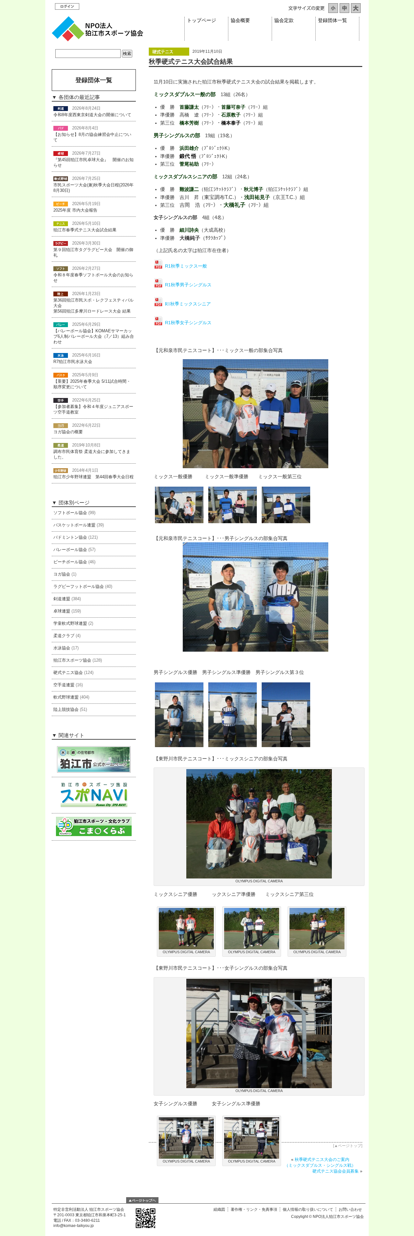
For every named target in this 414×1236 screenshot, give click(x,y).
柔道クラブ (63, 636)
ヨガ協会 (61, 574)
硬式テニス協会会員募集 (335, 1171)
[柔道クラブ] (60, 445)
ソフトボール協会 (70, 513)
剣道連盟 (61, 599)
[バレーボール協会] (60, 324)
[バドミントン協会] (60, 128)
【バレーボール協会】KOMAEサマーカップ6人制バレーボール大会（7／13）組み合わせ (93, 336)
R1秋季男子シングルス (188, 284)
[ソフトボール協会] (60, 268)
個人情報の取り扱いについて (308, 1209)
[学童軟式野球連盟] (60, 470)
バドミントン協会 (70, 537)
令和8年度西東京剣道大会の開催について (92, 115)
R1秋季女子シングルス (188, 322)
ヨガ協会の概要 (68, 432)
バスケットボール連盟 (74, 525)
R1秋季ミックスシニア (188, 304)
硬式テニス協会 (68, 672)
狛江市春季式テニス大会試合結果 (84, 230)
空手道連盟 (63, 685)
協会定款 (284, 20)
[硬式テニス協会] (169, 54)
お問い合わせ (350, 1209)
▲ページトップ (347, 1145)
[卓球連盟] (60, 153)
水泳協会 (61, 648)
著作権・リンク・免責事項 (254, 1209)
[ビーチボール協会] (60, 204)
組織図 (219, 1209)
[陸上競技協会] (60, 294)
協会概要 (240, 20)
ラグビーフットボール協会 (78, 586)
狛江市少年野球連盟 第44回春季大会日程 (93, 477)
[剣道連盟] (60, 108)
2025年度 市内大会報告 (75, 210)
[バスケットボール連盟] (60, 375)
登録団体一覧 (332, 20)
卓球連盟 (61, 611)
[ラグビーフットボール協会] (60, 243)
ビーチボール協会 (70, 562)
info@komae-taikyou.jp (73, 1225)
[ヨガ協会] (60, 425)
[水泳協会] (60, 355)
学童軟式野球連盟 (70, 623)
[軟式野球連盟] (60, 178)
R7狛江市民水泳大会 (72, 361)
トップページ (201, 20)
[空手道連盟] (60, 400)
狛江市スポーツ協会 (72, 660)
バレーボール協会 (70, 549)
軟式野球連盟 (66, 697)
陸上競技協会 (66, 709)
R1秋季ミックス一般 (186, 266)
